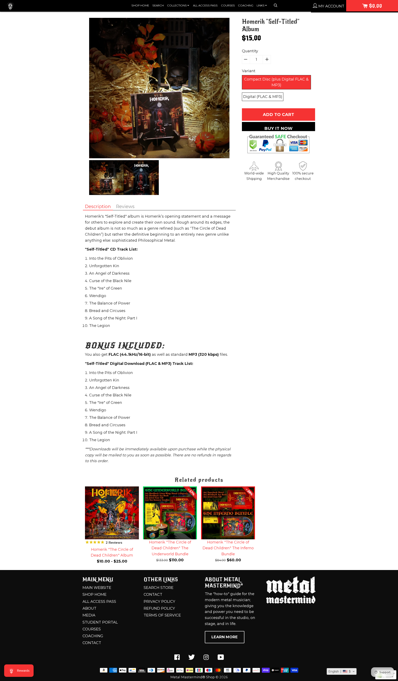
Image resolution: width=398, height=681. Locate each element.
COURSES (228, 5)
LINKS (261, 5)
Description (98, 206)
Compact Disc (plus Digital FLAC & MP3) (276, 82)
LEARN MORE (224, 637)
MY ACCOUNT (330, 6)
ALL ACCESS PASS (205, 5)
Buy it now (278, 128)
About (89, 608)
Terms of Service (162, 615)
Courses (92, 629)
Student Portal (100, 622)
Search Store (159, 587)
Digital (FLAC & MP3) (262, 96)
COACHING (245, 5)
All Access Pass (99, 601)
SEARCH (158, 5)
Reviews (125, 206)
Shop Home (95, 594)
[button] (342, 671)
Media (89, 615)
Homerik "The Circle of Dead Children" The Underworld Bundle (170, 548)
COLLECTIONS (177, 5)
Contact (92, 643)
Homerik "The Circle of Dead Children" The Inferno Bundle (228, 548)
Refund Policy (159, 608)
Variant (248, 71)
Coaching (93, 636)
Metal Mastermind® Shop (192, 677)
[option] (159, 89)
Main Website (97, 587)
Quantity (250, 51)
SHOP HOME (140, 5)
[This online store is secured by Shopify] (385, 678)
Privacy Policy (159, 601)
